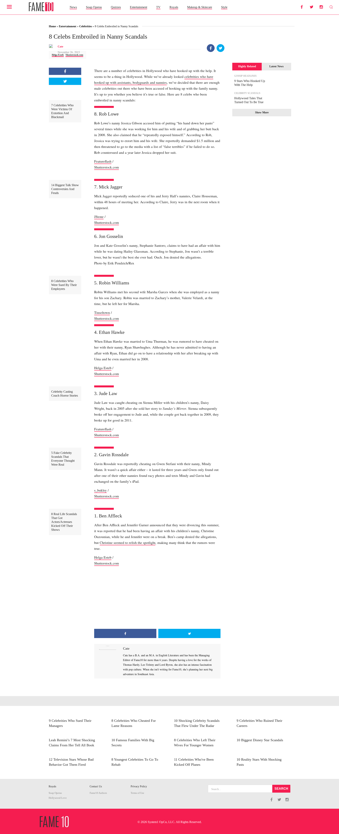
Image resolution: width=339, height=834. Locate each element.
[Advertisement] (157, 597)
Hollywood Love (58, 798)
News (73, 7)
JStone (99, 216)
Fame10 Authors (98, 793)
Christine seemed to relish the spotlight (127, 542)
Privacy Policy (139, 786)
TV (158, 7)
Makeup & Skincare (199, 7)
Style (224, 7)
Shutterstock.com (74, 55)
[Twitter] (220, 48)
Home (52, 26)
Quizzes (116, 7)
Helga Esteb (58, 55)
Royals (174, 7)
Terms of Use (137, 793)
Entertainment (138, 7)
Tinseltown (102, 312)
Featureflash (102, 161)
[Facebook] (210, 48)
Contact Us (96, 786)
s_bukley (100, 490)
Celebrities (85, 26)
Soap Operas (94, 7)
